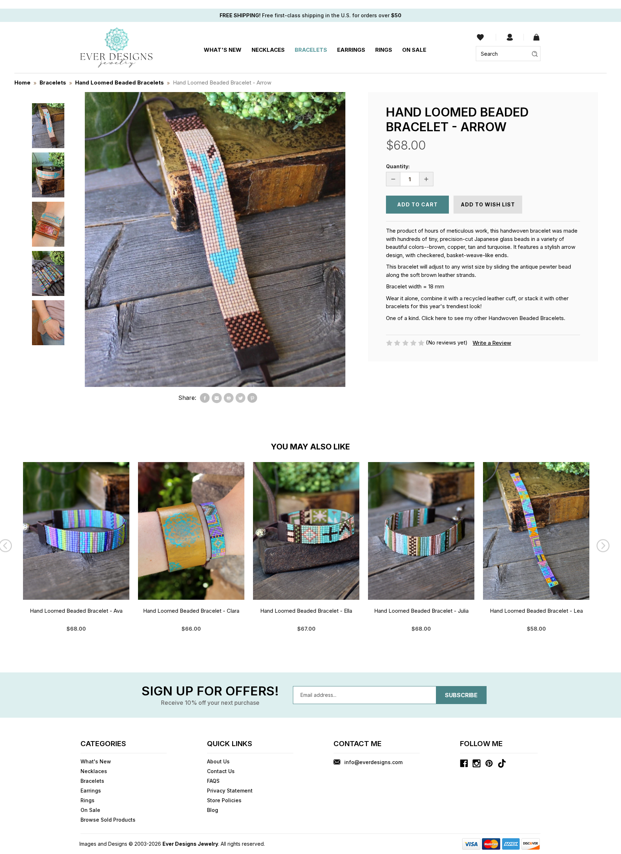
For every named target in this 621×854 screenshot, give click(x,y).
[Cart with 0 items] (536, 37)
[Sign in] (510, 37)
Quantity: (398, 166)
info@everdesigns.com (373, 762)
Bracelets (311, 49)
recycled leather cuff (489, 298)
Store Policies (224, 800)
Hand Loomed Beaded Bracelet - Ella (306, 610)
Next (605, 547)
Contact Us (221, 771)
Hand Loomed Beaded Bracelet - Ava (76, 610)
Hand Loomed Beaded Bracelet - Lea (536, 610)
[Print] (229, 398)
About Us (218, 761)
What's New (223, 49)
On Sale (414, 49)
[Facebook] (205, 398)
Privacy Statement (230, 790)
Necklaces (268, 49)
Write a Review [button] (492, 342)
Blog (212, 810)
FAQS (213, 781)
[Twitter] (240, 398)
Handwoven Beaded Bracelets (526, 318)
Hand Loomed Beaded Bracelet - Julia (421, 610)
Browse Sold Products (107, 820)
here (440, 318)
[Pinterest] (252, 398)
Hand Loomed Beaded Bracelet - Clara (191, 610)
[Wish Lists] (480, 37)
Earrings (351, 49)
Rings (383, 49)
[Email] (217, 398)
